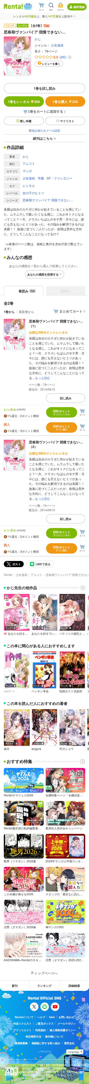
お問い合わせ (66, 1017)
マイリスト (67, 121)
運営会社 (69, 1043)
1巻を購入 (65, 101)
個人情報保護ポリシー (63, 1030)
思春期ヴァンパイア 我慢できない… (48, 200)
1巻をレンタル (24, 101)
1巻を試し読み (45, 88)
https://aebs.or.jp (30, 1078)
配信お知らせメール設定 (44, 130)
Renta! (8, 575)
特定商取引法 (33, 1036)
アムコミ (29, 163)
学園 (41, 178)
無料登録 (79, 7)
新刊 (15, 985)
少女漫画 (57, 45)
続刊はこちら (43, 138)
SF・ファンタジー (59, 178)
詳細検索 (74, 985)
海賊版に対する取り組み (46, 1043)
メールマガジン (66, 1023)
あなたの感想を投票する (43, 274)
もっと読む (42, 378)
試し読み (65, 398)
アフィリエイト (22, 1030)
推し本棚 (25, 121)
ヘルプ (41, 1017)
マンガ (27, 171)
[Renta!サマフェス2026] (27, 6)
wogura (36, 749)
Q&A (52, 1017)
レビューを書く (51, 63)
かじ (38, 39)
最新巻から (26, 311)
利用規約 (40, 1030)
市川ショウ (66, 749)
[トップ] (13, 6)
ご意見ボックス (44, 1023)
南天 (6, 749)
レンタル (29, 185)
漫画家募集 (21, 1043)
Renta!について (24, 1017)
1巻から (9, 311)
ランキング (44, 985)
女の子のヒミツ (33, 193)
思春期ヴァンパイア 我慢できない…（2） (56, 444)
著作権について (54, 1036)
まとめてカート (71, 311)
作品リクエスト (22, 1023)
